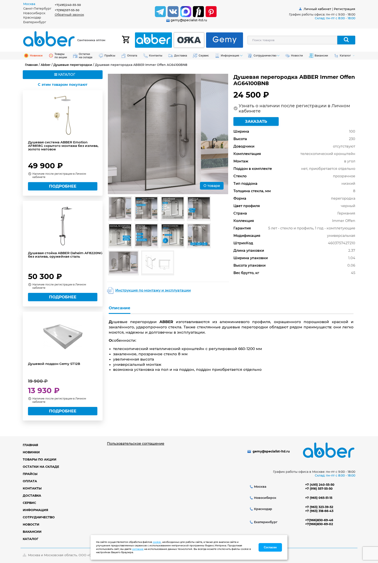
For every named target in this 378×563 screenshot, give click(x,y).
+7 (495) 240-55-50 (319, 485)
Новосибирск (34, 13)
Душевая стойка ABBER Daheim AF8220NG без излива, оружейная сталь (65, 254)
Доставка (32, 496)
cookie (157, 542)
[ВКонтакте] (173, 11)
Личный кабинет (317, 9)
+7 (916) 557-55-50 (319, 489)
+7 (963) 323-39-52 (319, 507)
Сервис (29, 503)
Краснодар (32, 17)
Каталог (30, 539)
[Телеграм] (160, 11)
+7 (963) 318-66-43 (319, 511)
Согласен (270, 547)
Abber (46, 65)
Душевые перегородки (72, 65)
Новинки (31, 452)
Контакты (32, 488)
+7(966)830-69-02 (319, 524)
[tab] (39, 4)
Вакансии (32, 532)
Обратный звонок (69, 15)
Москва (29, 4)
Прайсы (30, 474)
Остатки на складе (41, 467)
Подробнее (62, 186)
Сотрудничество (39, 517)
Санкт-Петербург (37, 9)
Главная (31, 65)
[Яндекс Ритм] (198, 11)
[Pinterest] (211, 11)
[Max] (185, 11)
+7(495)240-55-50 (68, 5)
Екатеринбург (34, 22)
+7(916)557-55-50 (67, 10)
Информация (35, 510)
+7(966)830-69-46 (319, 520)
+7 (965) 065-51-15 (318, 498)
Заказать (256, 121)
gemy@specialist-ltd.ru (189, 20)
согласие (138, 549)
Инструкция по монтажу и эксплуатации (153, 290)
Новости (31, 524)
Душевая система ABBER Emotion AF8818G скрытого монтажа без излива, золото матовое (63, 146)
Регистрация (344, 9)
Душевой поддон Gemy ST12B (54, 364)
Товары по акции (39, 459)
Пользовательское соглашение (135, 444)
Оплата (30, 481)
